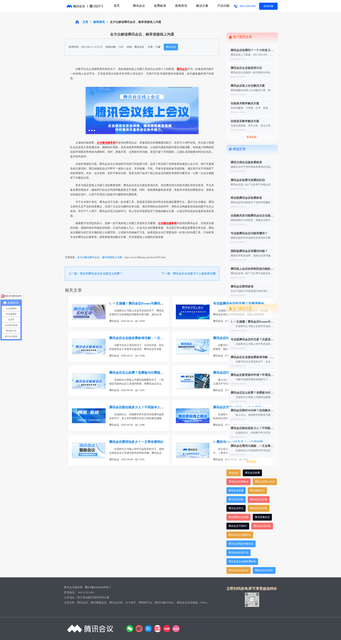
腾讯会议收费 (252, 472)
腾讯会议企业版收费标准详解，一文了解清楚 (141, 338)
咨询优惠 (268, 6)
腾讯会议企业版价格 (240, 535)
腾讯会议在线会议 (238, 570)
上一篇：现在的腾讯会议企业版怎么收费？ (96, 273)
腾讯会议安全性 (262, 526)
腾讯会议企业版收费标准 (242, 561)
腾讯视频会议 (257, 490)
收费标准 (160, 5)
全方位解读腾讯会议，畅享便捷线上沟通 (99, 257)
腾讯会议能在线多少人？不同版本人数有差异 (141, 407)
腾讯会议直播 (236, 490)
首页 (117, 5)
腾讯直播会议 (262, 517)
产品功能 (223, 5)
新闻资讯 (181, 5)
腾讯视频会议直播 (238, 517)
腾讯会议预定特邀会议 (241, 543)
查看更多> (252, 137)
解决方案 (202, 5)
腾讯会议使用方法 (238, 552)
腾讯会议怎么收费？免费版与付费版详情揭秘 (141, 372)
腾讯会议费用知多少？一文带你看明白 (136, 442)
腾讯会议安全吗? (264, 570)
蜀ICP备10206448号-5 (97, 587)
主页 (85, 21)
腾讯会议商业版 (258, 508)
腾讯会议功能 (236, 499)
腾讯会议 (139, 5)
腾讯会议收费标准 (238, 481)
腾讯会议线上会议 (265, 481)
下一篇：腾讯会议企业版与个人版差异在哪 (189, 273)
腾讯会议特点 (236, 508)
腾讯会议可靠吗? (238, 526)
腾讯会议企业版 (258, 499)
